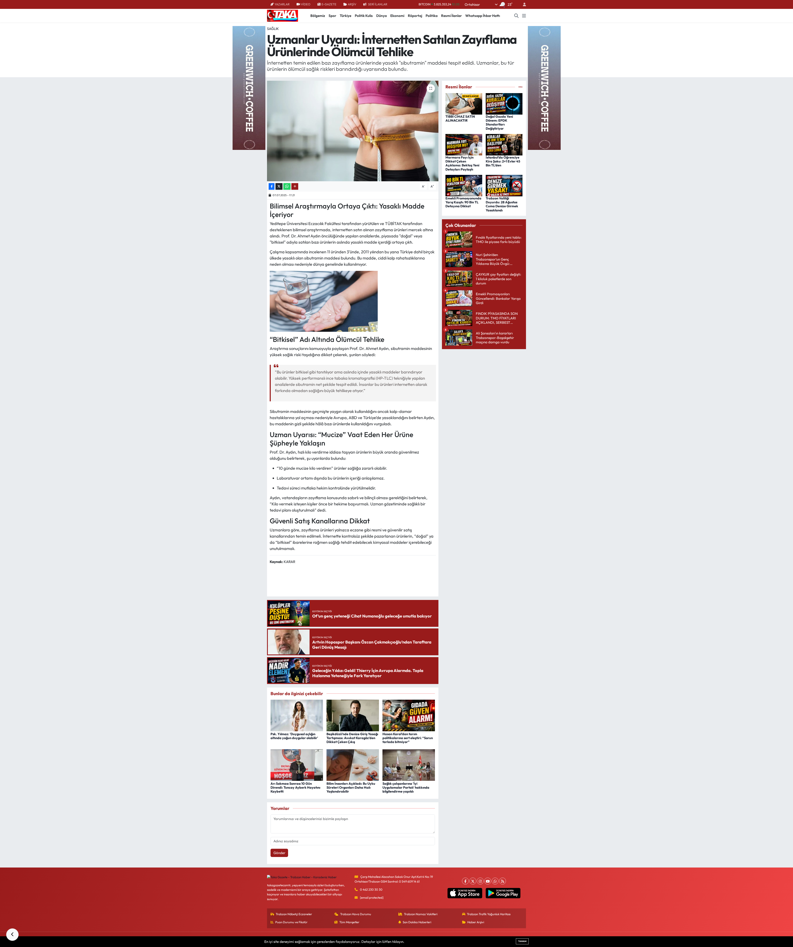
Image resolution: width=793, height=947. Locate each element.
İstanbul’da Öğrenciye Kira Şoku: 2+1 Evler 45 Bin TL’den (503, 161)
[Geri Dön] (12, 934)
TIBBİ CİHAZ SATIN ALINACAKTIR (460, 118)
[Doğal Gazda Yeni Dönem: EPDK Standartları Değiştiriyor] (504, 103)
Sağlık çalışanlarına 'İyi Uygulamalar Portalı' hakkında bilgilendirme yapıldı (405, 787)
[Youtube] (487, 881)
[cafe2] (544, 87)
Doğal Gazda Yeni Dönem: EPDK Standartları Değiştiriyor (499, 122)
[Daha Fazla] (294, 186)
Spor (332, 15)
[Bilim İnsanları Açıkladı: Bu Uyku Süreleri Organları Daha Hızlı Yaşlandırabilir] (352, 764)
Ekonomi (397, 15)
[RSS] (502, 881)
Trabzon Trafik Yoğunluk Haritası (488, 914)
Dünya (381, 15)
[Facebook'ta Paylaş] (271, 186)
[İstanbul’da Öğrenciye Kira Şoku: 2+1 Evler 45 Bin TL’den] (504, 144)
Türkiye (345, 15)
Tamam (522, 941)
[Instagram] (480, 881)
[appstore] (465, 893)
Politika (432, 15)
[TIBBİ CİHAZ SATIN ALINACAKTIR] (463, 103)
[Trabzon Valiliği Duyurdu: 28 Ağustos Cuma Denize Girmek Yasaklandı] (504, 185)
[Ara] (516, 15)
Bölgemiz (317, 15)
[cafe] (248, 87)
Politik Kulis (364, 15)
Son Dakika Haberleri (417, 922)
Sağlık (273, 28)
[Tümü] (520, 87)
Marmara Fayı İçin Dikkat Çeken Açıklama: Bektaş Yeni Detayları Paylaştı (462, 163)
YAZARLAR (282, 4)
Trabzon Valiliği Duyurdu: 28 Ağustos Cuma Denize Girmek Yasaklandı (502, 204)
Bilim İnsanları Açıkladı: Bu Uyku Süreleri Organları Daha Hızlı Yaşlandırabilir (350, 787)
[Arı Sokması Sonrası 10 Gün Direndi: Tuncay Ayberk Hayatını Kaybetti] (297, 764)
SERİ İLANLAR (377, 4)
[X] (472, 881)
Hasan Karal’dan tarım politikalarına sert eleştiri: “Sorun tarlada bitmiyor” (407, 738)
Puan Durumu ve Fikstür (291, 922)
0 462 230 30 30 (371, 889)
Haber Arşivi (475, 922)
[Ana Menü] (524, 15)
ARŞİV (352, 4)
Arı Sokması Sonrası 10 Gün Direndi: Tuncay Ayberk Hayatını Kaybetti (295, 787)
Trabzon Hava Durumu (355, 914)
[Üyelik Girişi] (522, 4)
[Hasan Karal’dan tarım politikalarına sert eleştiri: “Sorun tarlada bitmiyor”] (408, 715)
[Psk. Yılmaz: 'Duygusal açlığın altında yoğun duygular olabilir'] (297, 715)
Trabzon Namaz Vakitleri (420, 914)
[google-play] (503, 893)
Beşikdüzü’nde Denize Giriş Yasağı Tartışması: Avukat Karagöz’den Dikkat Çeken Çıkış (352, 738)
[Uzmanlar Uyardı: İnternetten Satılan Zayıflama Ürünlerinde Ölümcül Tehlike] (353, 131)
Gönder (279, 853)
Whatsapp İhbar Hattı (482, 15)
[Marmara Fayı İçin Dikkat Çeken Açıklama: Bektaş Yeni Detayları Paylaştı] (463, 144)
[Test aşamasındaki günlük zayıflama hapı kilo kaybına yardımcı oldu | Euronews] (324, 300)
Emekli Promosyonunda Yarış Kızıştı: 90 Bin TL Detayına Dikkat (463, 202)
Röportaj (415, 15)
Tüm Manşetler (349, 922)
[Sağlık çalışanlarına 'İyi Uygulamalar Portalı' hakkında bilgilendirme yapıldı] (408, 764)
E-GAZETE (329, 4)
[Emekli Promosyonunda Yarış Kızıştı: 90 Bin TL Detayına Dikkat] (463, 185)
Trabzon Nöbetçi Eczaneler (294, 914)
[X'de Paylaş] (279, 186)
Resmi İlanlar (451, 15)
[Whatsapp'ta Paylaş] (287, 186)
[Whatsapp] (495, 881)
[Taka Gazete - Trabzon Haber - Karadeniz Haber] (282, 15)
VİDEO (305, 4)
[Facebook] (465, 881)
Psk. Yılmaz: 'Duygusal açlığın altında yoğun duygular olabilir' (294, 736)
